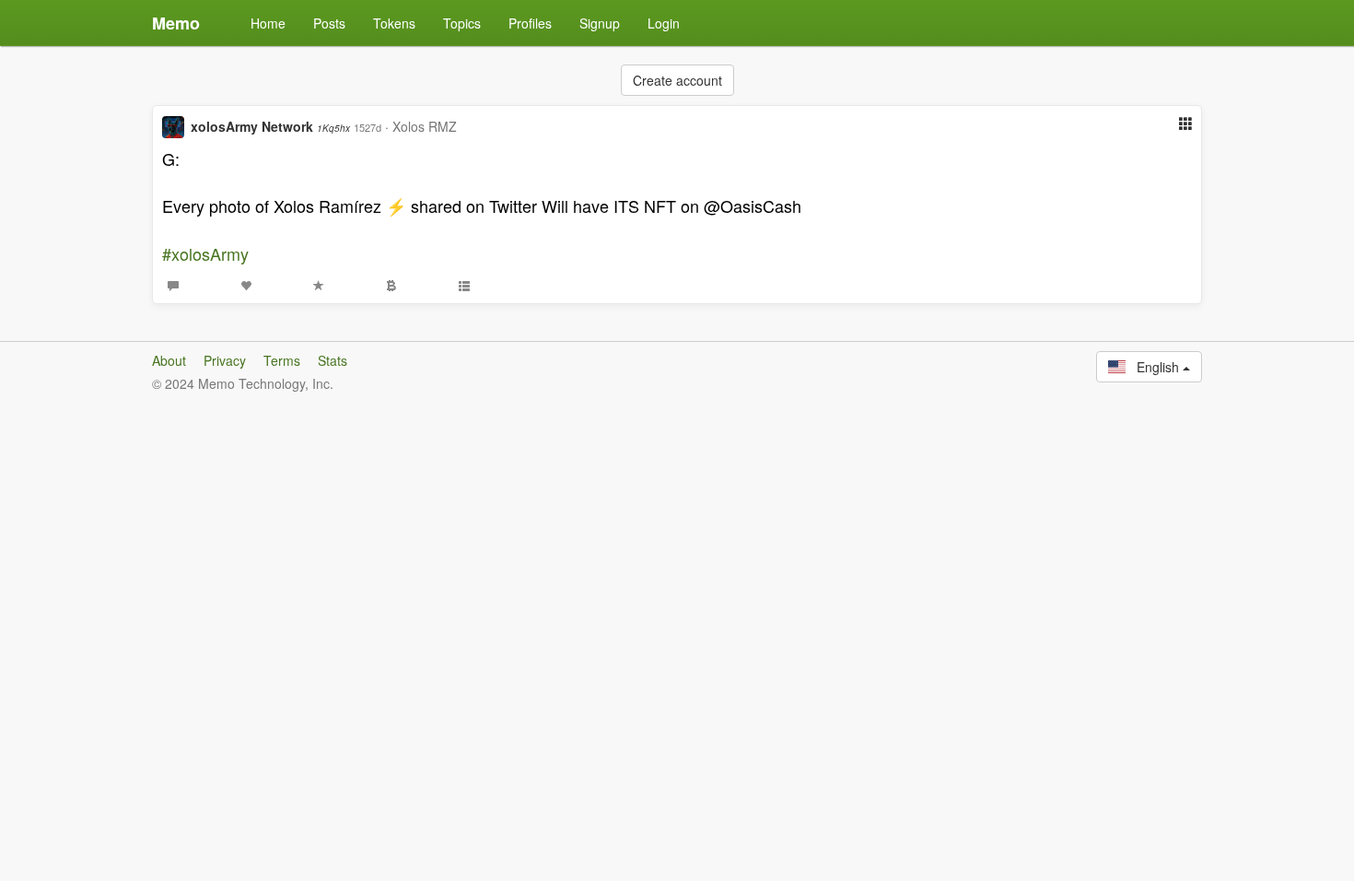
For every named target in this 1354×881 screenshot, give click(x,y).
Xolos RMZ (424, 126)
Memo (176, 23)
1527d (367, 127)
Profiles (530, 23)
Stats (332, 360)
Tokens (394, 23)
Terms (281, 360)
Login (664, 23)
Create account (677, 80)
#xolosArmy (205, 253)
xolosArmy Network (270, 126)
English (1154, 367)
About (169, 360)
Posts (329, 23)
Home (268, 23)
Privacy (225, 360)
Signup (599, 23)
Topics (462, 23)
